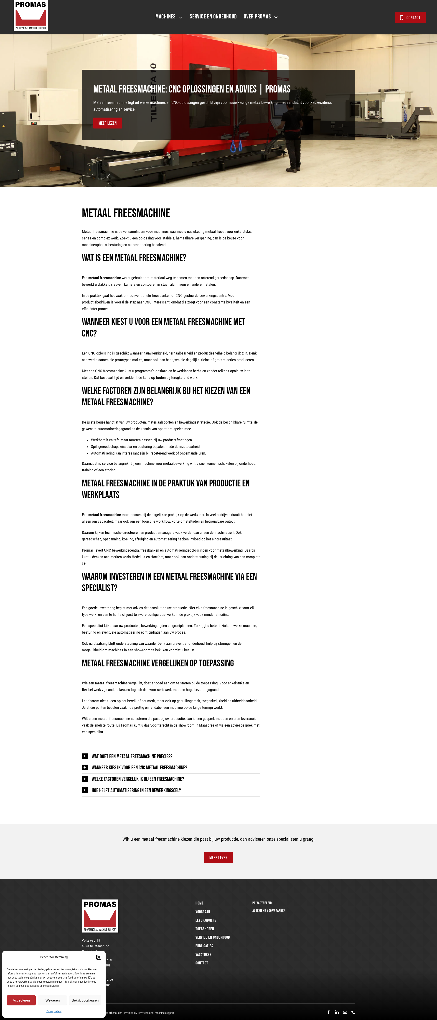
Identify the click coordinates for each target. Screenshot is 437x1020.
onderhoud (247, 463)
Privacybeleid (53, 1011)
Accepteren (21, 1000)
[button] (99, 957)
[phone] (353, 1012)
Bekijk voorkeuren (85, 1000)
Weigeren (53, 1000)
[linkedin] (337, 1012)
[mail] (345, 1012)
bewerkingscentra (212, 295)
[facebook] (328, 1012)
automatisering (139, 244)
